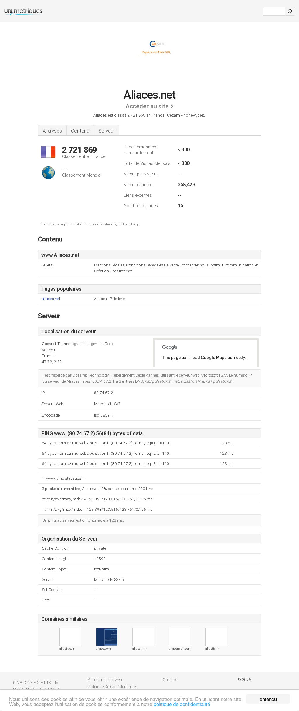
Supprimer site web (105, 679)
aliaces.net (50, 299)
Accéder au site (147, 106)
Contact (170, 679)
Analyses (52, 131)
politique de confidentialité (182, 703)
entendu (268, 699)
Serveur (106, 131)
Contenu (80, 131)
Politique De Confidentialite (112, 686)
